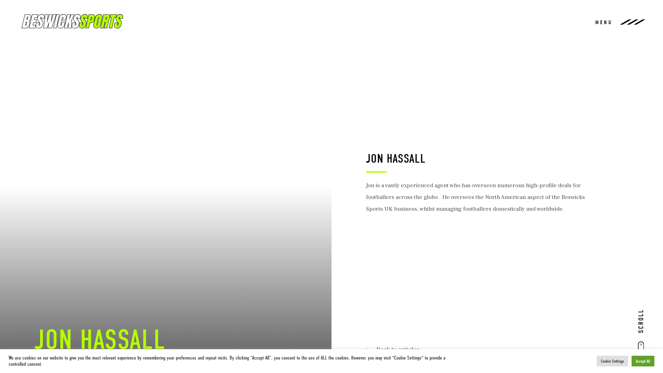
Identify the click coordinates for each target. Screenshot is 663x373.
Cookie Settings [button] (612, 361)
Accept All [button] (643, 361)
